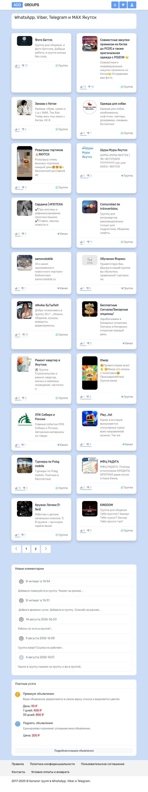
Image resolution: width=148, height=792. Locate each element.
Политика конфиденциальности (52, 764)
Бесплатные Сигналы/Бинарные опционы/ (114, 309)
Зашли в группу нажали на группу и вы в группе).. (50, 666)
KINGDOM (106, 505)
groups (26, 5)
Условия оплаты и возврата (50, 772)
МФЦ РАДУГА (109, 461)
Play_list (106, 414)
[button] (123, 4)
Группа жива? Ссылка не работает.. (40, 647)
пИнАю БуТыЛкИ (46, 305)
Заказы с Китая (45, 103)
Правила (18, 764)
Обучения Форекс (112, 259)
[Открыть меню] (115, 4)
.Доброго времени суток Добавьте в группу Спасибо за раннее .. (59, 609)
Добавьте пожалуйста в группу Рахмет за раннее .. (50, 590)
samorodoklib (44, 259)
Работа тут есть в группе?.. (35, 628)
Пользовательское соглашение (102, 764)
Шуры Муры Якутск (113, 150)
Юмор (104, 360)
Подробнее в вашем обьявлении (74, 750)
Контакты (18, 772)
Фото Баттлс (44, 40)
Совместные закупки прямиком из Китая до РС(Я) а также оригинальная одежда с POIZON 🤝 (115, 48)
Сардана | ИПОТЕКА (49, 204)
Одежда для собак (113, 103)
